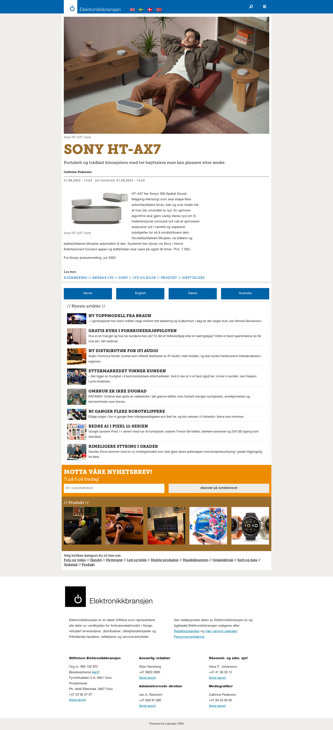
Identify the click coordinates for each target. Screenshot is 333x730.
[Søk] (251, 6)
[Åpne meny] (264, 7)
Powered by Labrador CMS (166, 724)
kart (95, 672)
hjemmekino (75, 278)
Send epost (77, 700)
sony (123, 278)
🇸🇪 (141, 10)
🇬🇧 (132, 10)
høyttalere (193, 278)
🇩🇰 (150, 10)
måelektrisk (224, 560)
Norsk (87, 293)
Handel (96, 560)
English (140, 293)
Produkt (88, 564)
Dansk (192, 293)
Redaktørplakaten (187, 631)
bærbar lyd (103, 278)
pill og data (248, 560)
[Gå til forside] (91, 6)
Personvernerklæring (189, 637)
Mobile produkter (165, 560)
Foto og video (75, 560)
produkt (169, 278)
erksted (71, 564)
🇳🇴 (159, 10)
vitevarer (116, 560)
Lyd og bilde (137, 560)
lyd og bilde (144, 278)
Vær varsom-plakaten (221, 631)
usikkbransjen (197, 560)
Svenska (245, 293)
